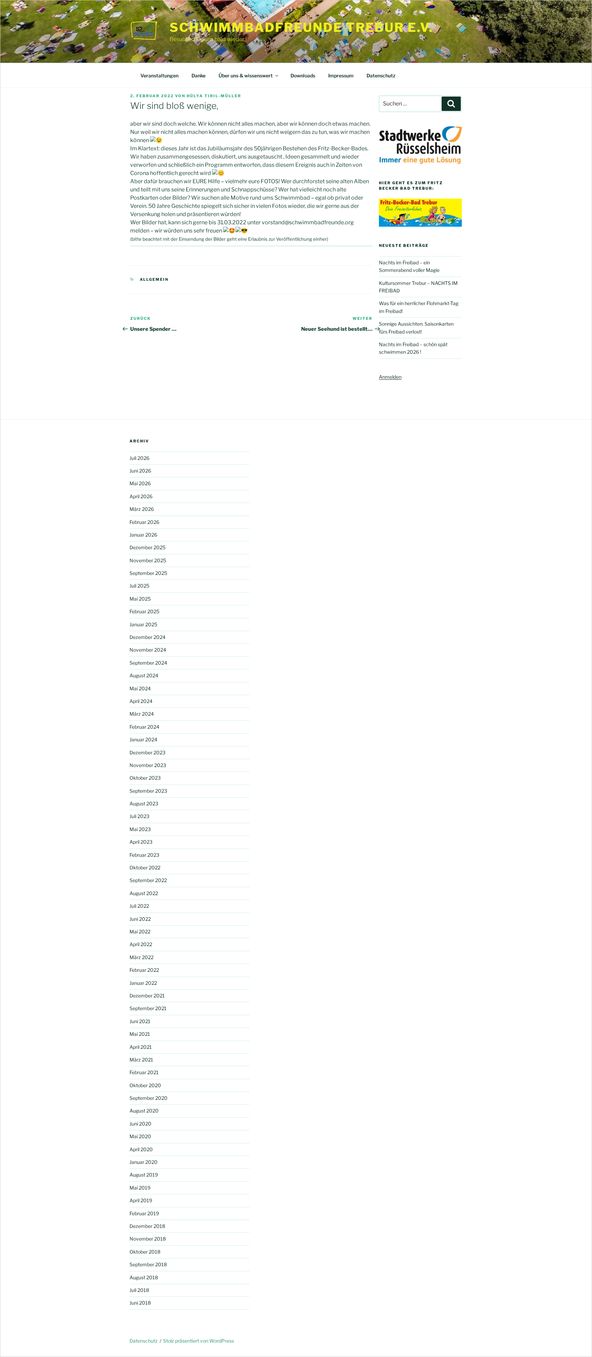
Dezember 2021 (147, 995)
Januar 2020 (144, 1162)
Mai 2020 (140, 1136)
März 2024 (142, 714)
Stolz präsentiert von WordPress (198, 1341)
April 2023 (141, 842)
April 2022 (141, 944)
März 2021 (141, 1060)
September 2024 (148, 663)
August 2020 (144, 1111)
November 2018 (148, 1239)
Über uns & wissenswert (246, 75)
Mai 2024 (140, 688)
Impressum (341, 75)
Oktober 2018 (145, 1252)
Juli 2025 (139, 586)
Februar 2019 (144, 1213)
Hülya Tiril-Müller (214, 95)
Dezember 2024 (147, 637)
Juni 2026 (140, 471)
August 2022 (144, 893)
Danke (199, 75)
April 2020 (141, 1149)
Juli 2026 (139, 458)
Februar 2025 (144, 611)
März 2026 (142, 509)
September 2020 (149, 1098)
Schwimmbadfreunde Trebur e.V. (301, 27)
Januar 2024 (143, 739)
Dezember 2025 (147, 547)
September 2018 (148, 1264)
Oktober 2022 (145, 867)
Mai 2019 (140, 1188)
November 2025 (148, 560)
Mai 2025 (140, 599)
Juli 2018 (139, 1290)
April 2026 (141, 496)
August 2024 (144, 675)
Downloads (303, 75)
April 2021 (141, 1047)
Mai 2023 (140, 829)
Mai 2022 (140, 931)
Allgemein (154, 279)
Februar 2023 (144, 855)
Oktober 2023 (145, 778)
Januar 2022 (143, 983)
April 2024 (141, 701)
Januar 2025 (143, 624)
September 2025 (148, 573)
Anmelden (390, 377)
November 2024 (148, 650)
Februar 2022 (144, 970)
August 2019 (144, 1175)
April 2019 (141, 1200)
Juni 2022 (140, 919)
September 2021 (148, 1008)
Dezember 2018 (147, 1226)
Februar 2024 (144, 727)
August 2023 (144, 803)
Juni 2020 (140, 1124)
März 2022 (141, 957)
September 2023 (148, 791)
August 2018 (144, 1277)
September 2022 (148, 880)
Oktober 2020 (145, 1085)
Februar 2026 (144, 522)
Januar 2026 (143, 535)
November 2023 (148, 765)
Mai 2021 (140, 1034)
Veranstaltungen (159, 75)
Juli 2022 (139, 906)
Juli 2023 (139, 816)
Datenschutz (381, 75)
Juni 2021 (140, 1021)
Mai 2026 (140, 483)
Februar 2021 (144, 1072)
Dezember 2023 (147, 752)
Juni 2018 (140, 1303)
